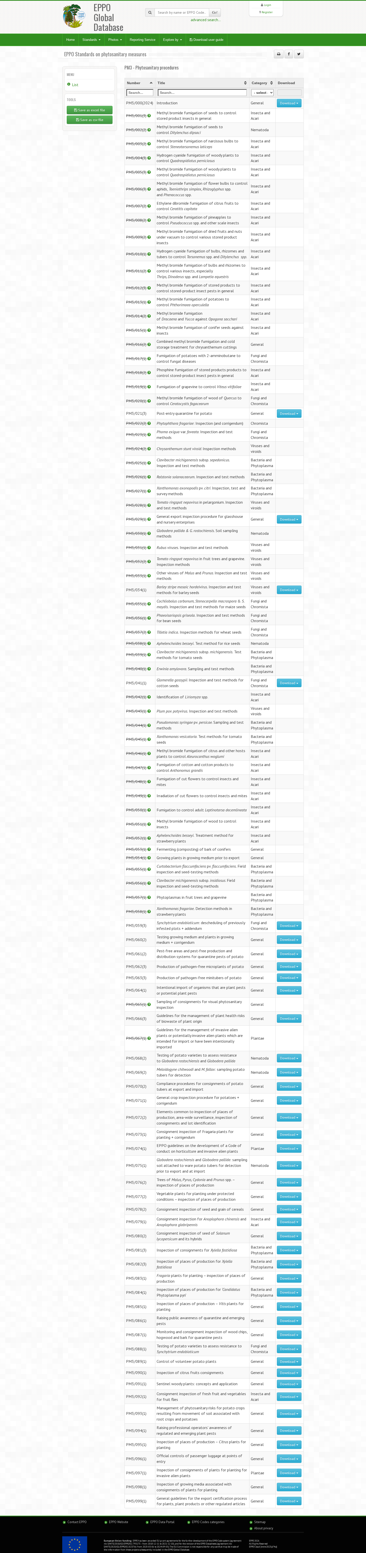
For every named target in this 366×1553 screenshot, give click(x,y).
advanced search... (206, 19)
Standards (90, 40)
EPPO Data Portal (162, 1522)
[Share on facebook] (289, 54)
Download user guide (207, 40)
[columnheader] (140, 83)
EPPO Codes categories (208, 1522)
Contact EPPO (77, 1522)
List (75, 84)
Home (70, 40)
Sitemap (260, 1522)
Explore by (171, 40)
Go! (215, 12)
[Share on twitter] (299, 54)
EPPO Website (118, 1522)
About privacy (263, 1528)
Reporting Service (142, 40)
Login (267, 5)
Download (288, 103)
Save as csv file (91, 120)
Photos (114, 40)
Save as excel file (91, 110)
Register (267, 12)
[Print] (279, 54)
